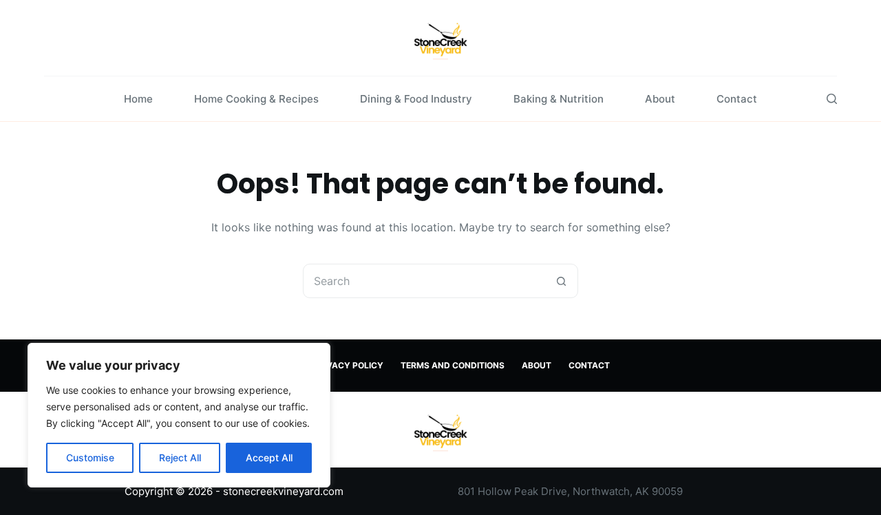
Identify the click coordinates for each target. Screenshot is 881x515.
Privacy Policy (348, 365)
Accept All (269, 457)
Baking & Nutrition (558, 98)
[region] (179, 415)
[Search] (832, 99)
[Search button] (560, 280)
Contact (737, 98)
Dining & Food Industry (416, 98)
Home (138, 98)
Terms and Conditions (453, 365)
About (660, 98)
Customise (90, 457)
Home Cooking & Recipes (256, 98)
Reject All (180, 457)
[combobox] (424, 281)
